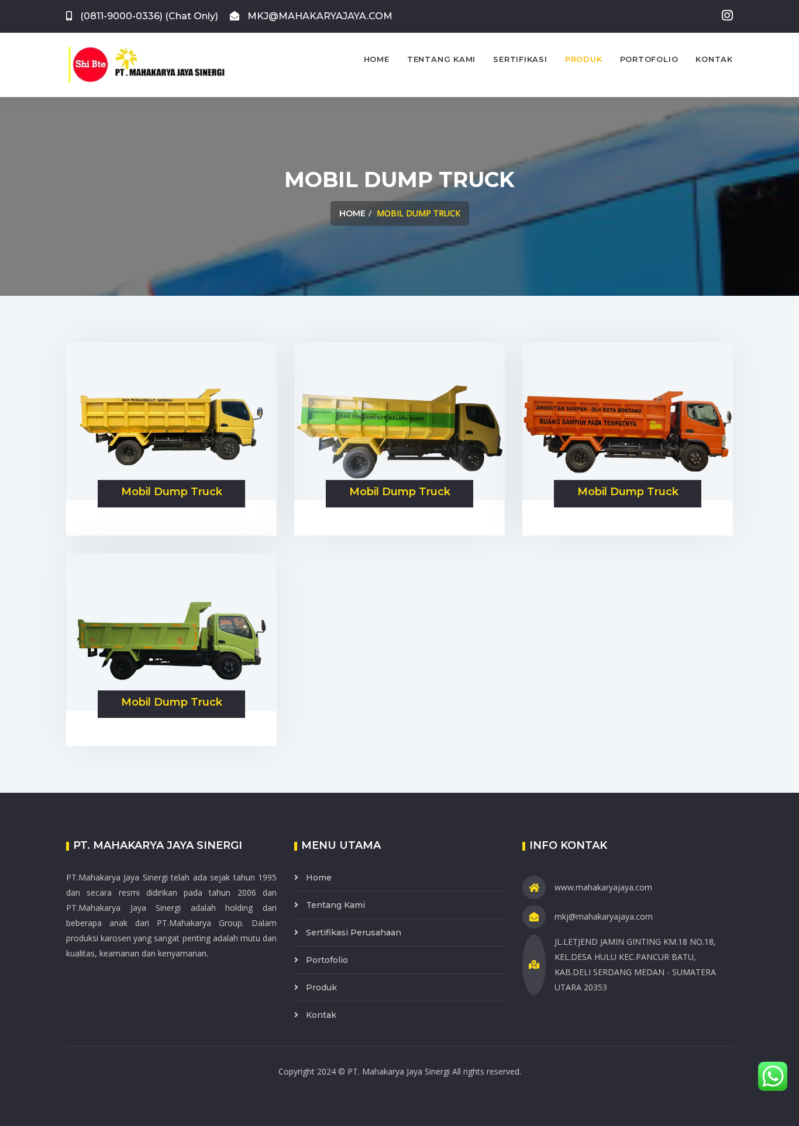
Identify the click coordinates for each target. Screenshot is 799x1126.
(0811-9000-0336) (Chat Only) (148, 16)
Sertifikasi (520, 59)
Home (377, 59)
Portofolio (649, 59)
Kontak (714, 59)
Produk (583, 59)
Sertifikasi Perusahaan (353, 932)
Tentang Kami (441, 59)
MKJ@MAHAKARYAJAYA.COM (318, 16)
